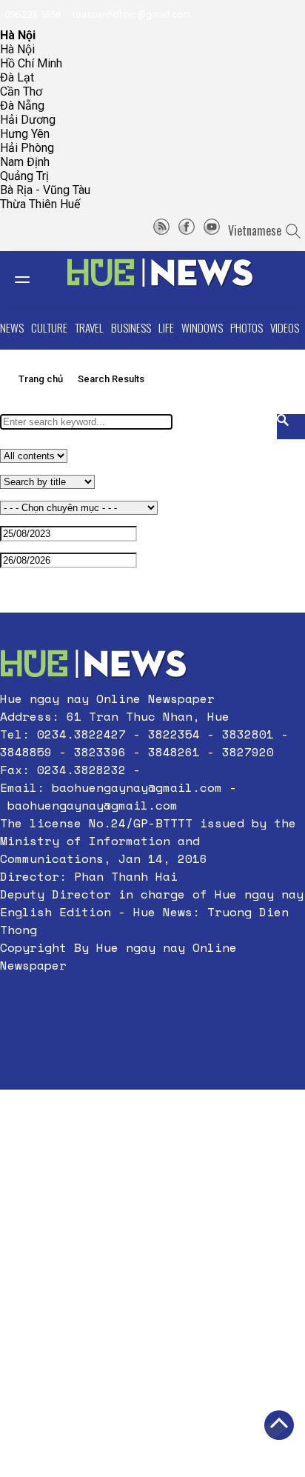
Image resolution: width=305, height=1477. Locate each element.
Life (166, 327)
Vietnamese (254, 230)
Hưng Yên (25, 134)
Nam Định (25, 162)
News (12, 327)
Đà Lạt (17, 77)
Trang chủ (41, 378)
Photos (246, 327)
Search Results (111, 378)
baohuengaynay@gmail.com (137, 787)
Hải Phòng (27, 148)
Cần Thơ (21, 91)
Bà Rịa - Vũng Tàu (45, 190)
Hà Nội (17, 49)
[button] (152, 1001)
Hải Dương (28, 120)
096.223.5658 (31, 14)
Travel (89, 327)
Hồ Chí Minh (31, 63)
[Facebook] (186, 230)
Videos (284, 327)
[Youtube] (212, 230)
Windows (202, 327)
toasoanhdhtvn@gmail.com (130, 14)
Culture (49, 327)
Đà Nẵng (22, 106)
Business (131, 327)
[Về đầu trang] (279, 1425)
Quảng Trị (24, 176)
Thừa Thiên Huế (40, 204)
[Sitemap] (161, 230)
